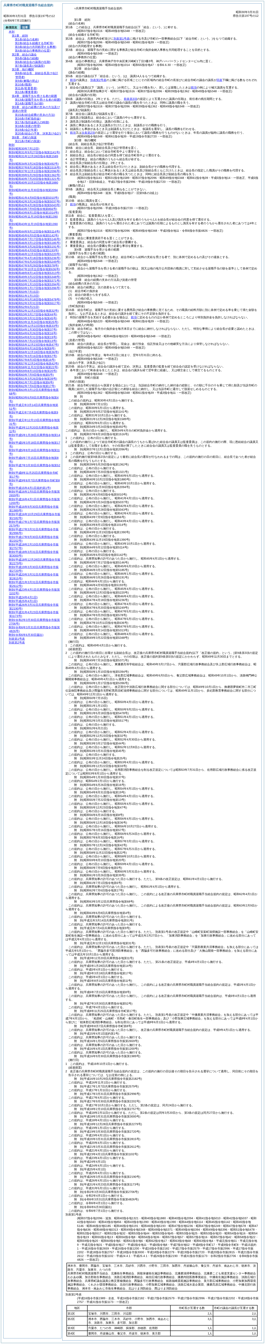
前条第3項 (130, 99)
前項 (73, 80)
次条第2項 (88, 132)
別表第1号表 (121, 38)
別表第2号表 (98, 80)
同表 (219, 80)
